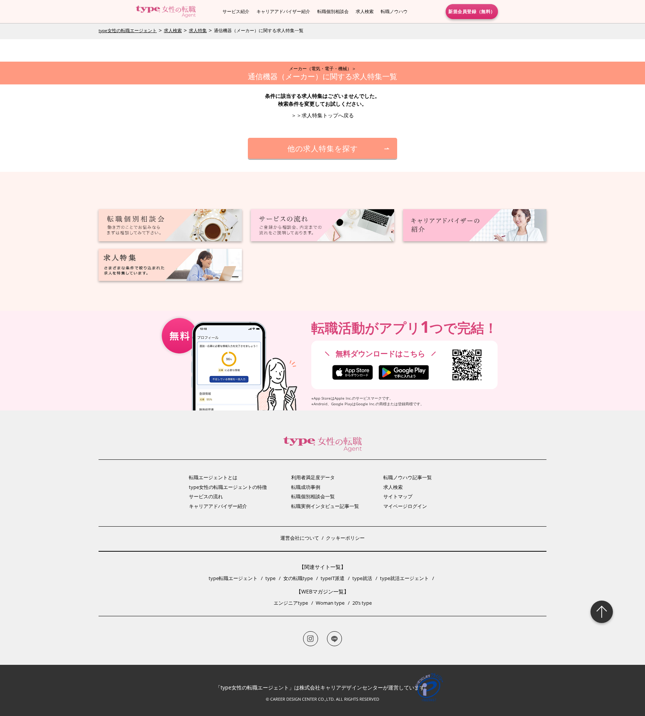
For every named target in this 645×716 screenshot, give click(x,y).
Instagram (310, 638)
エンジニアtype (291, 602)
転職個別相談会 (333, 11)
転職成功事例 (305, 487)
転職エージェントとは (213, 477)
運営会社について (299, 537)
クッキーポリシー (345, 537)
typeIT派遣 (333, 578)
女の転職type (298, 578)
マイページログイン (405, 506)
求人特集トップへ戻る (328, 115)
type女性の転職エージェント (128, 30)
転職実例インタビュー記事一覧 (325, 506)
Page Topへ (602, 612)
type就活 (362, 578)
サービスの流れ (206, 496)
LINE (334, 638)
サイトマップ (397, 496)
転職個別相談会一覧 (313, 496)
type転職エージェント (233, 578)
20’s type (362, 602)
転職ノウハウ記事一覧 (407, 477)
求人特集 (198, 30)
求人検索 (365, 11)
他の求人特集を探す (322, 148)
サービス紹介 (235, 11)
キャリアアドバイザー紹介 (283, 11)
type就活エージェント (404, 578)
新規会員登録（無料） (471, 11)
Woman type (330, 602)
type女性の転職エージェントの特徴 (228, 487)
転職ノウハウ (394, 11)
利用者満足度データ (313, 477)
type (270, 578)
